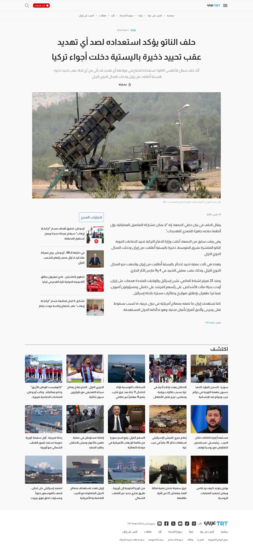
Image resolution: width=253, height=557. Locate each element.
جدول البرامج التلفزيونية (218, 540)
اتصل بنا (200, 540)
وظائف (190, 540)
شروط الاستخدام (175, 540)
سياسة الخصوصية (156, 540)
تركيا (133, 29)
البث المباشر (39, 5)
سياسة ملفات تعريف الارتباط (131, 540)
